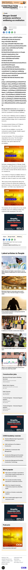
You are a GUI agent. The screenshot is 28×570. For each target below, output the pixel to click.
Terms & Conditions (7, 560)
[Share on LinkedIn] (9, 32)
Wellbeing (19, 236)
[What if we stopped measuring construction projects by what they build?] (14, 359)
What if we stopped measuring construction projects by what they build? (13, 487)
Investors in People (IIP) (17, 110)
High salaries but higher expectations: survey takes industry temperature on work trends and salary (14, 474)
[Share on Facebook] (4, 32)
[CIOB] (20, 568)
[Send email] (15, 32)
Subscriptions (18, 557)
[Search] (22, 7)
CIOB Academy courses (12, 436)
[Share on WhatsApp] (12, 32)
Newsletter (5, 557)
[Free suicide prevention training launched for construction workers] (14, 303)
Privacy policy (6, 562)
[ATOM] (8, 567)
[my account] (20, 7)
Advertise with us (7, 559)
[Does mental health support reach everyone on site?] (14, 340)
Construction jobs (10, 374)
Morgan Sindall (11, 236)
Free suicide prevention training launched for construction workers (13, 480)
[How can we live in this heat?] (12, 537)
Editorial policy (18, 562)
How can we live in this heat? (9, 548)
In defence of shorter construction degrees (13, 493)
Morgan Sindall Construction (9, 108)
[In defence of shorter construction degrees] (14, 322)
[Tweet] (6, 32)
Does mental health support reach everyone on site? (13, 498)
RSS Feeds (16, 559)
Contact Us (17, 560)
